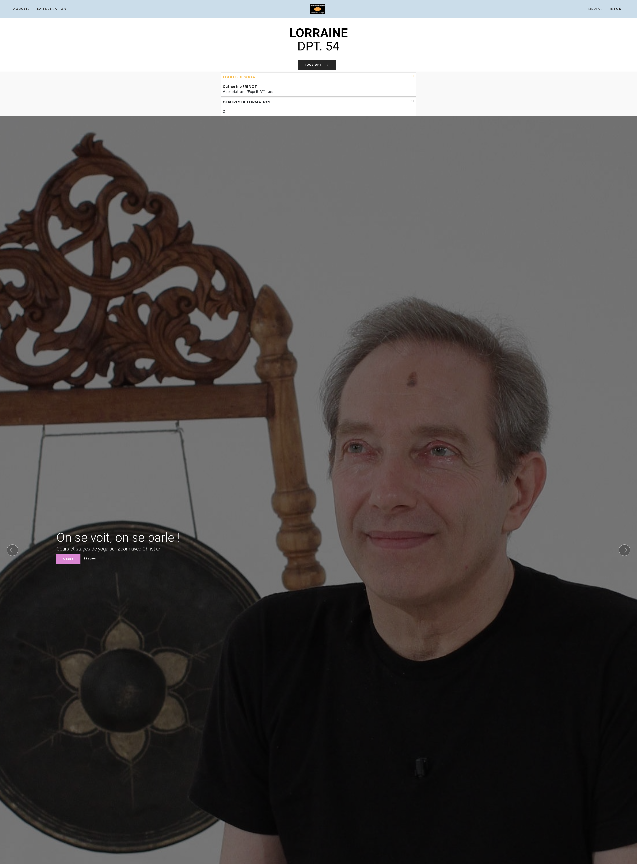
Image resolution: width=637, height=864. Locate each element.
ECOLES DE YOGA (239, 77)
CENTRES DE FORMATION (246, 102)
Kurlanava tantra (120, 558)
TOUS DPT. (313, 65)
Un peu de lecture (79, 559)
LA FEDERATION (52, 9)
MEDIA (594, 9)
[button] (12, 550)
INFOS (615, 9)
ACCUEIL (21, 9)
